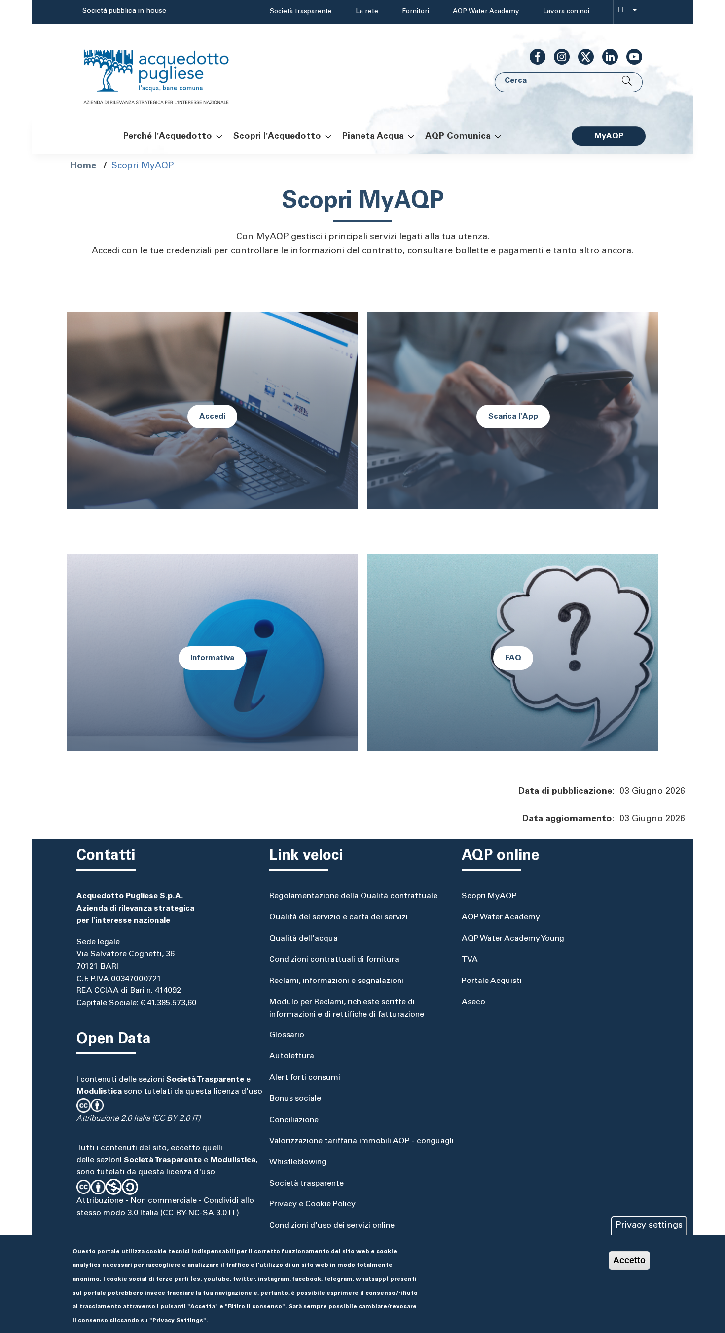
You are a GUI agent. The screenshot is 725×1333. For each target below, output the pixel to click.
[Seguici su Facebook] (533, 57)
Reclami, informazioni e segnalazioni (336, 981)
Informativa (212, 658)
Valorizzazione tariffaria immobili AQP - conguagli (361, 1141)
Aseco (473, 1002)
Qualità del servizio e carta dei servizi (338, 917)
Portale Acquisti (492, 981)
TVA (470, 960)
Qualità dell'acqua (303, 939)
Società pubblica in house (124, 11)
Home (83, 166)
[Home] (166, 71)
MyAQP (608, 136)
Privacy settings (649, 1225)
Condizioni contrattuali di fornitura (334, 960)
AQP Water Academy (486, 11)
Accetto (629, 1260)
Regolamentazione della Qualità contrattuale (353, 896)
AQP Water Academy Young (513, 939)
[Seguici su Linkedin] (606, 57)
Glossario (286, 1035)
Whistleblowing (297, 1162)
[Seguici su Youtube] (630, 57)
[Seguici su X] (582, 57)
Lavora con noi (566, 11)
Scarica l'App (513, 417)
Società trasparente (301, 11)
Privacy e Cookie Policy (312, 1204)
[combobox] (624, 12)
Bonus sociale (295, 1099)
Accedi (212, 417)
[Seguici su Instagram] (558, 57)
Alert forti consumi (304, 1078)
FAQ (513, 658)
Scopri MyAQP (489, 896)
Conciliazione (294, 1120)
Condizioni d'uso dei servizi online (332, 1225)
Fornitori (415, 11)
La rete (367, 11)
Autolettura (291, 1056)
